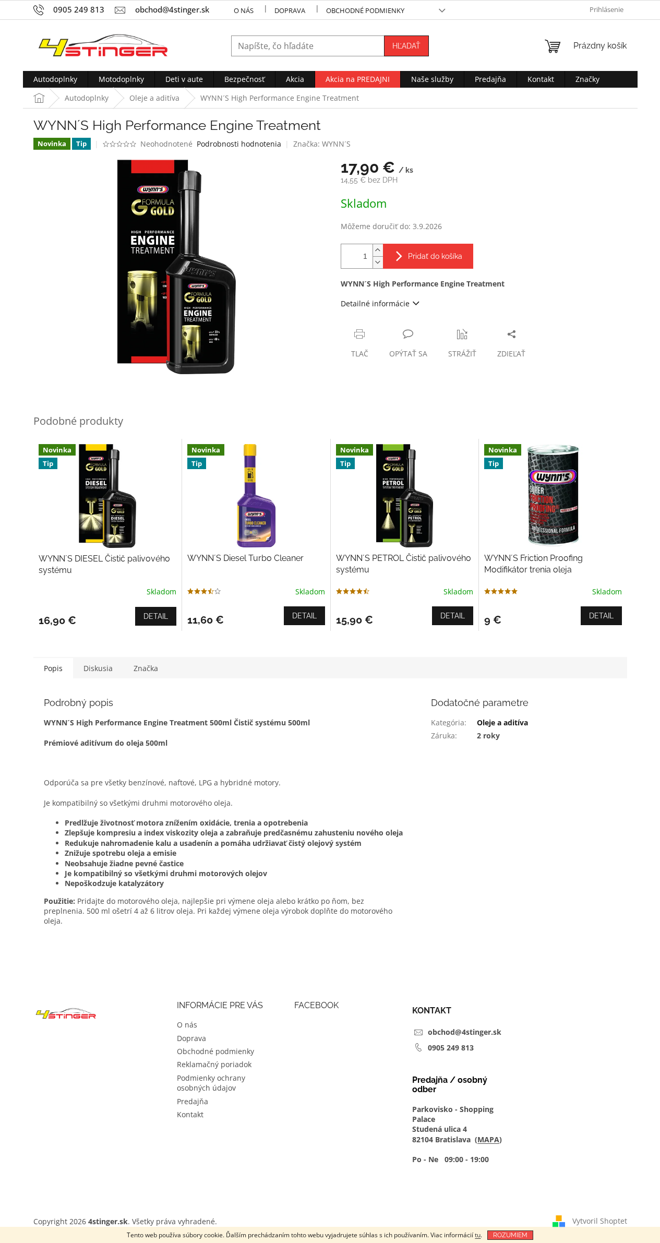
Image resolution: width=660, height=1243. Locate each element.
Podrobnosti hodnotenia (239, 144)
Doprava (289, 10)
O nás (244, 10)
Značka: (322, 144)
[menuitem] (55, 79)
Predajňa (192, 1101)
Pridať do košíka (435, 256)
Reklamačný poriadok (214, 1064)
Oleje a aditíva (502, 722)
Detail (155, 616)
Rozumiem (510, 1235)
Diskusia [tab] (98, 668)
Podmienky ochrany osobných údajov (211, 1083)
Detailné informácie (375, 303)
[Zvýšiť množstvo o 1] (378, 250)
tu (478, 1234)
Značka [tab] (146, 668)
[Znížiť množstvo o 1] (378, 262)
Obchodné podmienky (365, 10)
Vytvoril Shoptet (599, 1221)
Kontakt (190, 1114)
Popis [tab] (53, 668)
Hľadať (406, 46)
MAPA (488, 1139)
